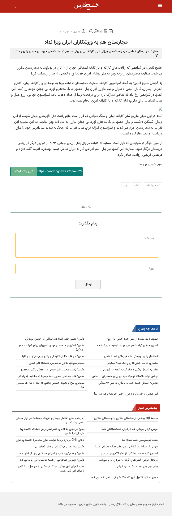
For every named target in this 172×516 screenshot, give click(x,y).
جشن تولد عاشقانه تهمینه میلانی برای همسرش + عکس (125, 376)
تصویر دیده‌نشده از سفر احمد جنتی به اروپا (132, 338)
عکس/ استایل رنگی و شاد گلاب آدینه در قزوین (130, 369)
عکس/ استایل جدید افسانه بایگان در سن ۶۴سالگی (128, 382)
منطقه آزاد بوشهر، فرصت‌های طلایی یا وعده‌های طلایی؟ (125, 418)
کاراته (136, 185)
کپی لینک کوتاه (24, 171)
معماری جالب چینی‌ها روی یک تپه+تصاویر (133, 363)
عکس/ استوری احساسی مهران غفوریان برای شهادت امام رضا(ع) (52, 347)
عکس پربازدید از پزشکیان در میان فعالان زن (59, 446)
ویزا (125, 185)
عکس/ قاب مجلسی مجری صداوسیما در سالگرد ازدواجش (51, 376)
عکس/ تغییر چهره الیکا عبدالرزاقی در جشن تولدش (55, 338)
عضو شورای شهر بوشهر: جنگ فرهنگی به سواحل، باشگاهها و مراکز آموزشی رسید (51, 468)
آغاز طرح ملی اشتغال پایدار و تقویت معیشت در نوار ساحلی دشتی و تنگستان (50, 420)
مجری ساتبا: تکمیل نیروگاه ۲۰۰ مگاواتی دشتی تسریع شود (124, 477)
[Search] (14, 7)
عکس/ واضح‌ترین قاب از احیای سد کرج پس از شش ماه (52, 453)
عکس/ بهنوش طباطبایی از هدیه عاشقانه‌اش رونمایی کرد (52, 459)
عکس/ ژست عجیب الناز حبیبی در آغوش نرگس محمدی (52, 369)
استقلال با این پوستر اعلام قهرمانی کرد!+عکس (131, 356)
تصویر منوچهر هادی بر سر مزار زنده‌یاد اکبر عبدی (57, 363)
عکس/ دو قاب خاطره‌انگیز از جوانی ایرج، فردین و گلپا (53, 356)
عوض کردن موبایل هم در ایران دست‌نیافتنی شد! (130, 429)
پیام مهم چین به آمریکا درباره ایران (137, 466)
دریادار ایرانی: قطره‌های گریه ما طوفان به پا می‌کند (128, 459)
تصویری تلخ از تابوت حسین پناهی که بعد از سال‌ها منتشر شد (51, 385)
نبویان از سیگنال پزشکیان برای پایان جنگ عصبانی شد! (126, 446)
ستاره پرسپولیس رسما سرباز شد (139, 440)
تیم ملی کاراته (153, 185)
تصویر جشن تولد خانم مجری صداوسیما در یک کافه (127, 345)
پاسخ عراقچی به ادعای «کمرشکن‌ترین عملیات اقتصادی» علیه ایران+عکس (52, 431)
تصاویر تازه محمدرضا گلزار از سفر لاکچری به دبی (129, 453)
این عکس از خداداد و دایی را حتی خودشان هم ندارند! (126, 393)
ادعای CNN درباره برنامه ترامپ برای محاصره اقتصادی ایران (50, 440)
